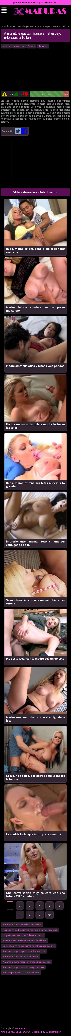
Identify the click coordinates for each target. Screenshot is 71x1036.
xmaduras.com (23, 1028)
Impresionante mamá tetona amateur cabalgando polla (35, 543)
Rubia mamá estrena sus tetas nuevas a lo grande (35, 484)
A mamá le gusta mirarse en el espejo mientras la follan (32, 35)
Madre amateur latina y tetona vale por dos (35, 366)
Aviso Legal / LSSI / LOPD (15, 1031)
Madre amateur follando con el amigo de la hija (35, 719)
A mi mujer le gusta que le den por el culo (23, 967)
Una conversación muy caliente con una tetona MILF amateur (35, 894)
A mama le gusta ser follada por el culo (22, 924)
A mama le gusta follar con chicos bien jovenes (26, 961)
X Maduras (7, 26)
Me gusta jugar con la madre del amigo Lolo (35, 658)
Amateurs (19, 46)
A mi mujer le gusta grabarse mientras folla (24, 951)
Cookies (36, 1031)
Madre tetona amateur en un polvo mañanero (35, 309)
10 (49, 914)
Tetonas (43, 46)
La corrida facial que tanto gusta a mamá (33, 834)
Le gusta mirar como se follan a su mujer (23, 935)
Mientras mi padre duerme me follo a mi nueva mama (30, 929)
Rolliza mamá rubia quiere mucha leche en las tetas (35, 426)
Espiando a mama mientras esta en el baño (25, 940)
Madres (6, 46)
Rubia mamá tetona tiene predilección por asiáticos (35, 250)
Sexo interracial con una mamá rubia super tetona (35, 601)
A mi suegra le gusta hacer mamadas (21, 972)
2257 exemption (51, 1031)
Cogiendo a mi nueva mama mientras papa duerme (29, 945)
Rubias (31, 46)
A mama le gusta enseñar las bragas (20, 956)
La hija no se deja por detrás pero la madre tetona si (35, 777)
